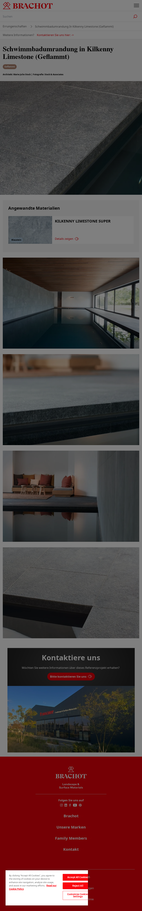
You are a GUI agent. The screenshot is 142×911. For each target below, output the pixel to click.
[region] (47, 887)
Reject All (77, 885)
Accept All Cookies (77, 877)
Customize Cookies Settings (77, 895)
